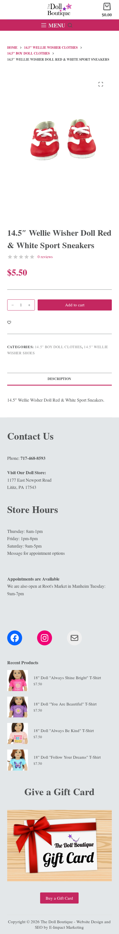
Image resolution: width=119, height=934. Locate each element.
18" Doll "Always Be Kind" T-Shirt (63, 730)
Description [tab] (59, 378)
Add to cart (74, 304)
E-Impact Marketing (66, 927)
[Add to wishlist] (9, 322)
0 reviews (45, 256)
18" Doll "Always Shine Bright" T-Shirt (67, 677)
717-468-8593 (32, 458)
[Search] (70, 25)
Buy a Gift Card (59, 898)
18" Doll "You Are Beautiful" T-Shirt (65, 704)
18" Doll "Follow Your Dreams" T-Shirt (67, 757)
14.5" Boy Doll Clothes (58, 346)
